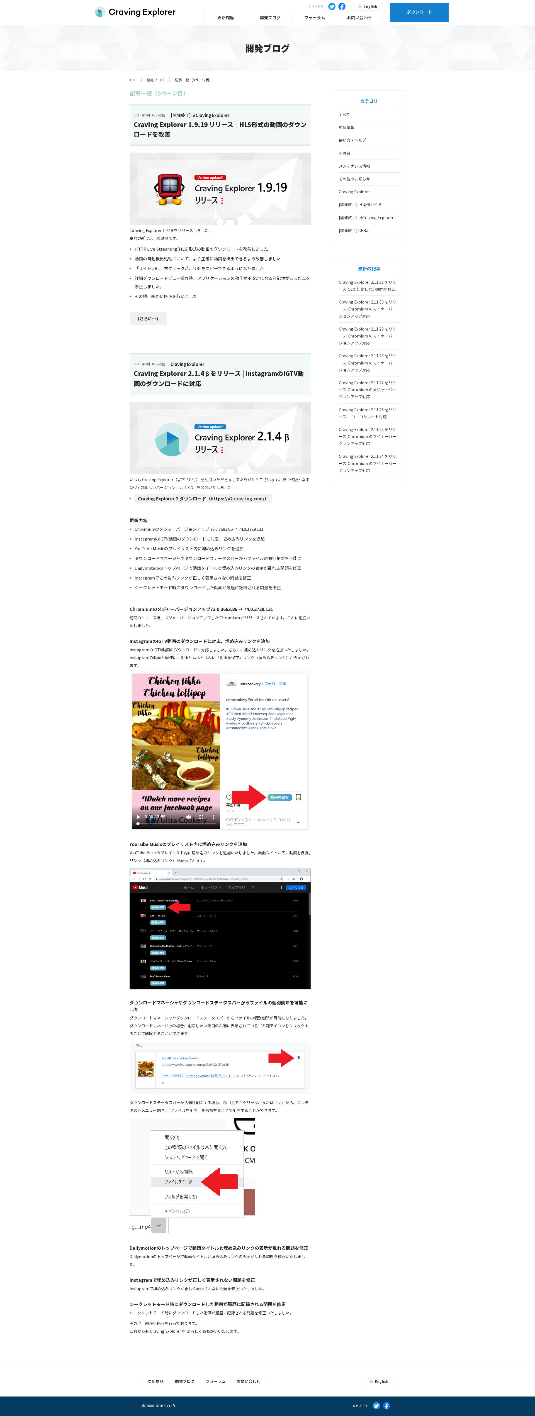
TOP (133, 79)
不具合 (345, 153)
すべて (344, 114)
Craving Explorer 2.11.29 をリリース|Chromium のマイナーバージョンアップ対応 (367, 336)
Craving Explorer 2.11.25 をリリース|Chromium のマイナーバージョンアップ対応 (367, 436)
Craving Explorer (354, 191)
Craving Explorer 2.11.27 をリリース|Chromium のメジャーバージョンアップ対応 (367, 389)
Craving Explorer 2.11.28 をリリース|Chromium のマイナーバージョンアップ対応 (367, 362)
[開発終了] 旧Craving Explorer (366, 217)
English (370, 6)
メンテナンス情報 (354, 166)
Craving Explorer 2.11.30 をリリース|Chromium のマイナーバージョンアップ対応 (367, 309)
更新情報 (346, 127)
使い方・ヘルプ (352, 140)
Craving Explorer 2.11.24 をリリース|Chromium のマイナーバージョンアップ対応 (367, 463)
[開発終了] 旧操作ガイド (360, 204)
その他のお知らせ (354, 179)
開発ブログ (156, 79)
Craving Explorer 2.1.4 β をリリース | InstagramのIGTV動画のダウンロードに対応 (219, 378)
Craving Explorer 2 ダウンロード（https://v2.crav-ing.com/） (203, 498)
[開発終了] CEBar (354, 230)
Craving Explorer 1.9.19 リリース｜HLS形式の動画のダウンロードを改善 (220, 129)
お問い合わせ (359, 17)
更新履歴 (225, 17)
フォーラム (314, 17)
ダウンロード (419, 12)
